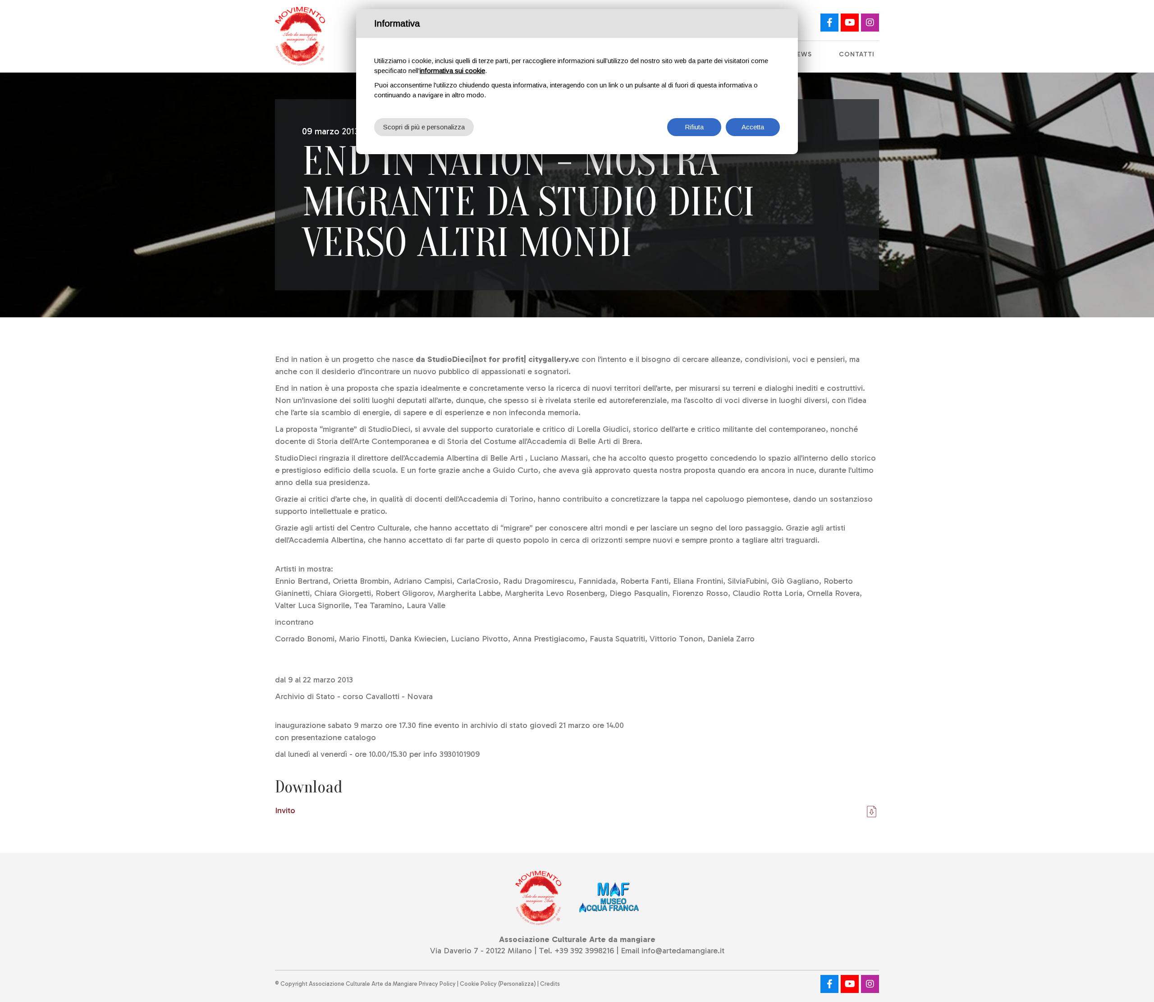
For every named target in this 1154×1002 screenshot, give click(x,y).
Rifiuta (694, 127)
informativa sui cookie (452, 70)
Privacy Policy (437, 983)
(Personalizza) (517, 983)
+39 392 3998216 (584, 951)
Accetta (753, 127)
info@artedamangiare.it (682, 951)
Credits (550, 983)
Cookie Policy (478, 983)
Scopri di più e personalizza (424, 127)
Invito (285, 810)
